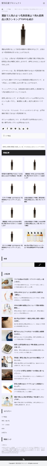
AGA (3, 428)
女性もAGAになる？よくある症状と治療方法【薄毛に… (28, 293)
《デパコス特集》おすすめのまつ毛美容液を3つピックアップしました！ (12, 247)
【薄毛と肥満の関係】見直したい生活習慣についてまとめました (12, 147)
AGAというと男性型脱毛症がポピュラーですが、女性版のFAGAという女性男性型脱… (29, 299)
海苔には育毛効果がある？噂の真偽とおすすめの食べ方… (29, 346)
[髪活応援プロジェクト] (11, 3)
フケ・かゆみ (6, 424)
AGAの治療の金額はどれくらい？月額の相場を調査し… (29, 307)
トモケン (4, 445)
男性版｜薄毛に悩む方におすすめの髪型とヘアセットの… (29, 359)
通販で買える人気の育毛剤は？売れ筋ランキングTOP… (29, 398)
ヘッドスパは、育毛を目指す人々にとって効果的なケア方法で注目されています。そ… (29, 377)
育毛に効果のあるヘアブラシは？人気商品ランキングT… (29, 385)
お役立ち (4, 432)
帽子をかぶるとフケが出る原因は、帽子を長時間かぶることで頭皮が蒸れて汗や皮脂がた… (29, 338)
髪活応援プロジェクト (22, 463)
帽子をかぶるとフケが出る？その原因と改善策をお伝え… (29, 333)
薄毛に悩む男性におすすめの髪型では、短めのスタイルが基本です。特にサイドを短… (29, 364)
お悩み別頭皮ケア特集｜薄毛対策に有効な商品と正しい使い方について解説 (34, 199)
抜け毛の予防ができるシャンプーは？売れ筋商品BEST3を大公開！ (34, 246)
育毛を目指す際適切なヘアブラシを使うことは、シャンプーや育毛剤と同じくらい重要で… (29, 390)
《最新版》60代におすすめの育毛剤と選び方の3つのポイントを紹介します (34, 176)
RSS (23, 459)
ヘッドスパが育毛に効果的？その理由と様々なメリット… (29, 372)
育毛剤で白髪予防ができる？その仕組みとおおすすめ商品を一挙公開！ (12, 175)
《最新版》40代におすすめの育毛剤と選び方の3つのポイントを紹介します (12, 223)
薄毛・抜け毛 (6, 421)
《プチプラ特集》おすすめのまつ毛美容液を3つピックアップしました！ (12, 199)
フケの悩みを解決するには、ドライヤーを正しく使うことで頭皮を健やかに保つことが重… (29, 286)
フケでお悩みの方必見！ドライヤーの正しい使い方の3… (29, 280)
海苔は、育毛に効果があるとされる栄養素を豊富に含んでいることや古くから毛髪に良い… (29, 351)
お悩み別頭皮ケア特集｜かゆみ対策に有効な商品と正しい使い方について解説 (34, 223)
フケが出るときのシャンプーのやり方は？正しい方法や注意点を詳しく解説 (34, 147)
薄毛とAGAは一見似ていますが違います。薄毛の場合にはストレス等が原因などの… (29, 312)
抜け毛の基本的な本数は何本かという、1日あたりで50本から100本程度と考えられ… (29, 325)
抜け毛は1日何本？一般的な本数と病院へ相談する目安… (29, 320)
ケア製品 (8, 136)
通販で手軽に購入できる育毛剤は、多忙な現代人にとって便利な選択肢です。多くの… (29, 403)
